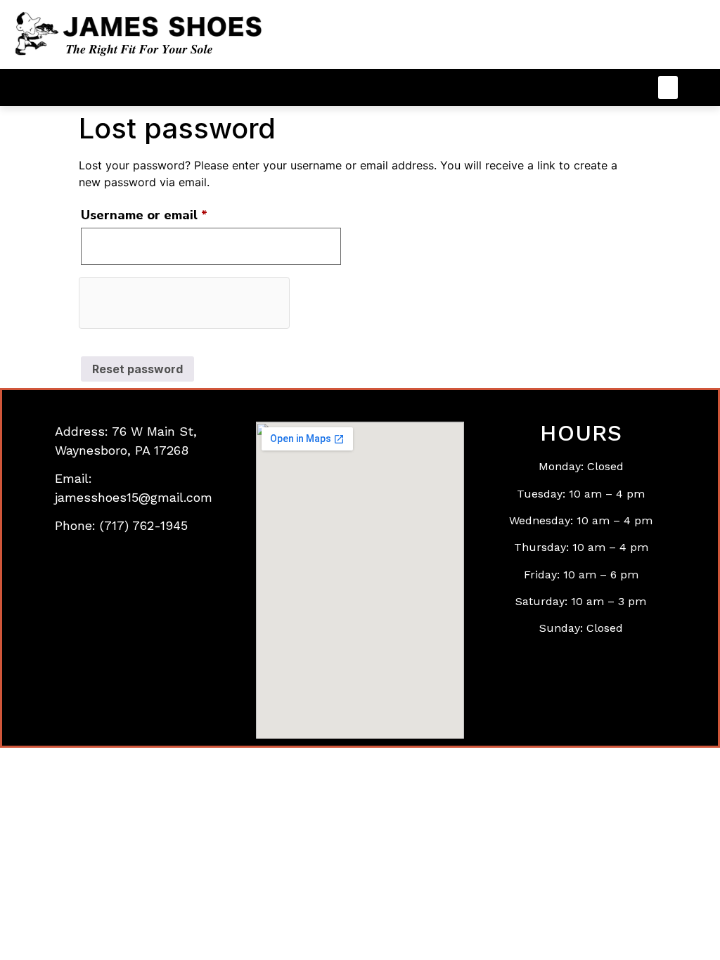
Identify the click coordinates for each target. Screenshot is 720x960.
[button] (668, 87)
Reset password (137, 369)
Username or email (172, 212)
